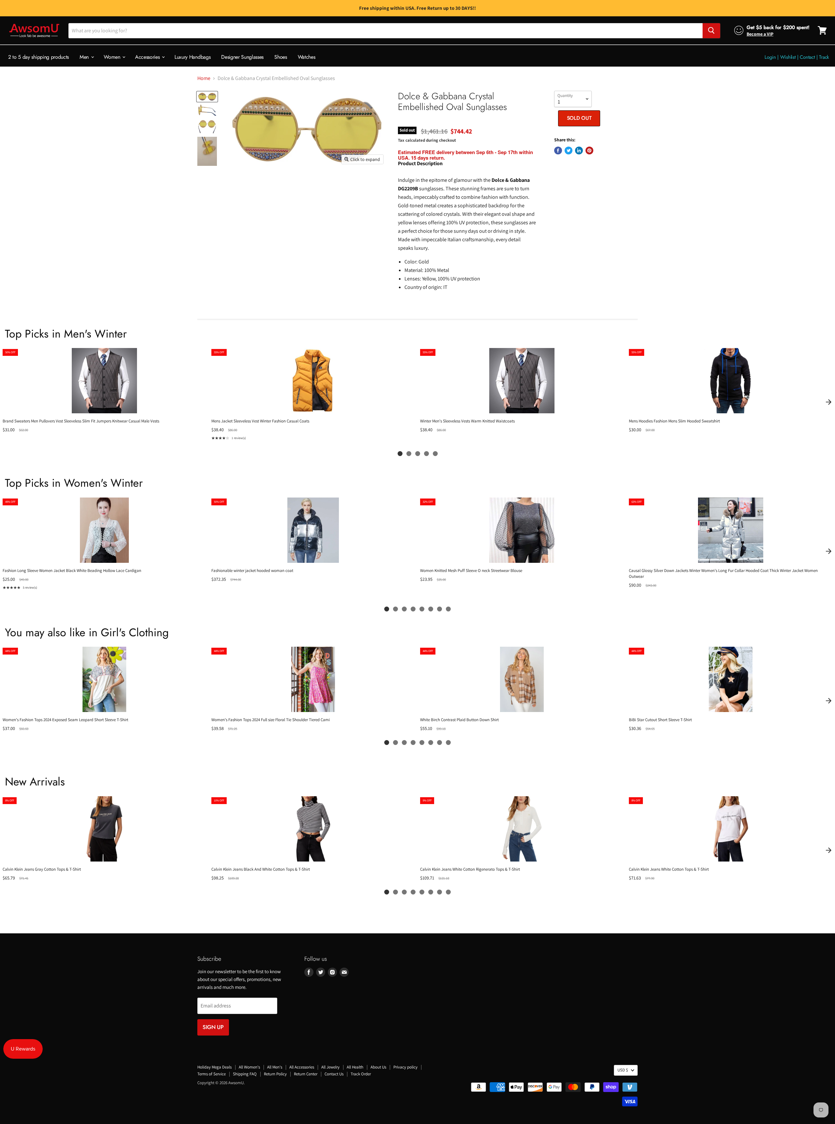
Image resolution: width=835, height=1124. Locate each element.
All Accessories (301, 1067)
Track (824, 56)
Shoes (280, 56)
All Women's (249, 1067)
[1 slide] (400, 453)
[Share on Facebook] (558, 150)
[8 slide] (448, 609)
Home (203, 78)
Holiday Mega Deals (214, 1067)
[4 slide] (426, 453)
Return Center (305, 1074)
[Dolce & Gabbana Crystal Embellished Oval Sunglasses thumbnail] (207, 96)
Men (85, 56)
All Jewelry (330, 1067)
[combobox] (385, 30)
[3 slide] (417, 453)
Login (770, 56)
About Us (378, 1067)
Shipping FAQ (245, 1074)
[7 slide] (439, 609)
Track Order (361, 1074)
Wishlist (788, 56)
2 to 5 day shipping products (38, 56)
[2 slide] (408, 453)
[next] (828, 401)
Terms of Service (211, 1074)
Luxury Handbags (192, 56)
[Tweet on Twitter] (568, 150)
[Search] (711, 30)
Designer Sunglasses (242, 56)
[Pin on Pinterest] (589, 150)
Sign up (213, 1027)
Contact (807, 56)
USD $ (622, 1070)
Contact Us (334, 1074)
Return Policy (275, 1074)
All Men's (274, 1067)
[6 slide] (430, 609)
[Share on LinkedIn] (579, 150)
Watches (306, 56)
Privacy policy (405, 1067)
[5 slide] (435, 453)
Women (113, 56)
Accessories (148, 56)
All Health (355, 1067)
